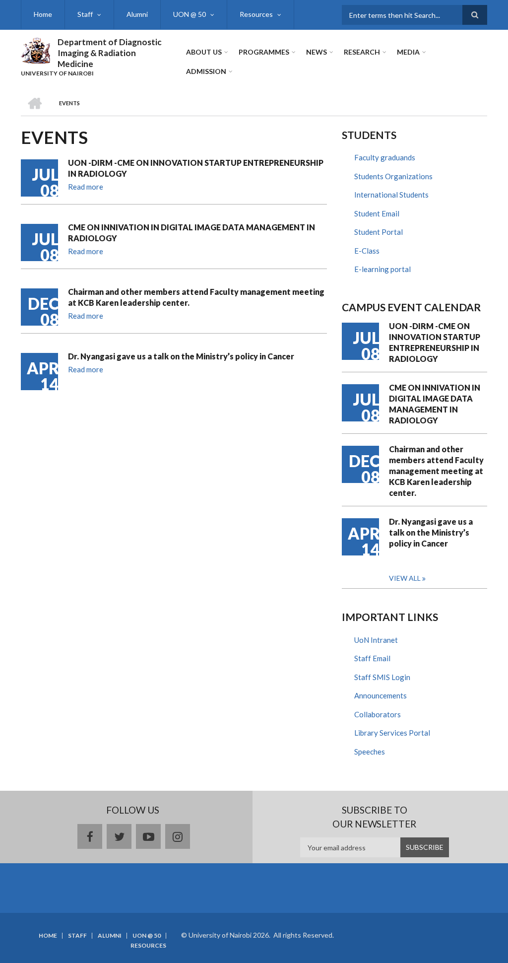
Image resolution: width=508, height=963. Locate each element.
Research (362, 52)
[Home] (35, 49)
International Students (391, 194)
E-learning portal (382, 269)
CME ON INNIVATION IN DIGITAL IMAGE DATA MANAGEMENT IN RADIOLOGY (191, 232)
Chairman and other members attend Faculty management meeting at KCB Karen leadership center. (196, 297)
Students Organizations (393, 176)
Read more (85, 186)
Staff (85, 14)
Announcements (380, 695)
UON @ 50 (189, 14)
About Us (204, 52)
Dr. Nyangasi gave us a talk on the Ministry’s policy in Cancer (181, 356)
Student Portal (378, 231)
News (316, 52)
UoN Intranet (376, 639)
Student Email (376, 213)
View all (405, 578)
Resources (256, 14)
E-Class (367, 250)
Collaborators (377, 714)
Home (43, 14)
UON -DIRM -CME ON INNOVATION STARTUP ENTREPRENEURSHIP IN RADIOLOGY (195, 168)
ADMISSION (206, 71)
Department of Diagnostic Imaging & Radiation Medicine (110, 53)
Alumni (137, 14)
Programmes (264, 52)
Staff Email (372, 658)
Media (408, 52)
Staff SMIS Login (382, 677)
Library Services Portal (392, 732)
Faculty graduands (384, 157)
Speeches (369, 751)
